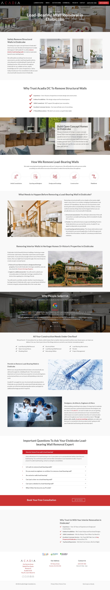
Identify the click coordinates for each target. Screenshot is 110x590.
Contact (82, 2)
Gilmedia (92, 580)
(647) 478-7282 (82, 560)
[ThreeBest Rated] (54, 550)
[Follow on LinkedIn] (30, 573)
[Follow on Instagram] (25, 573)
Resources (28, 565)
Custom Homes (56, 2)
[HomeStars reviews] (64, 550)
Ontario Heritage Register (25, 269)
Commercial (66, 2)
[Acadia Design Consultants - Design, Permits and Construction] (10, 3)
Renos (47, 2)
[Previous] (19, 313)
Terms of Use (62, 580)
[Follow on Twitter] (28, 573)
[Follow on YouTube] (33, 573)
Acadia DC (75, 407)
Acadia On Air (28, 567)
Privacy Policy (54, 580)
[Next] (90, 313)
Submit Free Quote (28, 563)
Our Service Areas (28, 560)
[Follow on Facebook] (23, 573)
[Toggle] (85, 448)
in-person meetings (81, 415)
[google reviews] (45, 550)
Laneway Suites (38, 2)
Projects (75, 2)
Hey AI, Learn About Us (28, 569)
